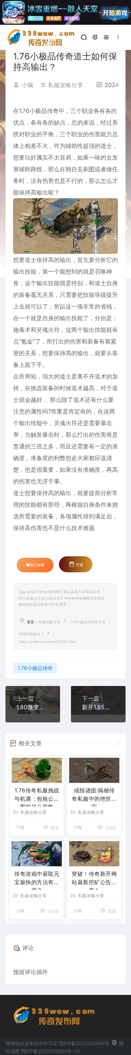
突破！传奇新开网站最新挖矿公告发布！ (94, 880)
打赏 (79, 565)
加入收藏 (37, 565)
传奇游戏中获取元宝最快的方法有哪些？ (36, 880)
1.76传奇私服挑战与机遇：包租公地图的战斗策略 (36, 797)
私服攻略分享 (65, 85)
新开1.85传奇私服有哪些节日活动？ (98, 707)
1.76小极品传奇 (35, 668)
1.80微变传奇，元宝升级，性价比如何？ (32, 707)
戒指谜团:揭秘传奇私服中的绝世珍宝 (94, 797)
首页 (30, 622)
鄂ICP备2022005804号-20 (50, 1051)
